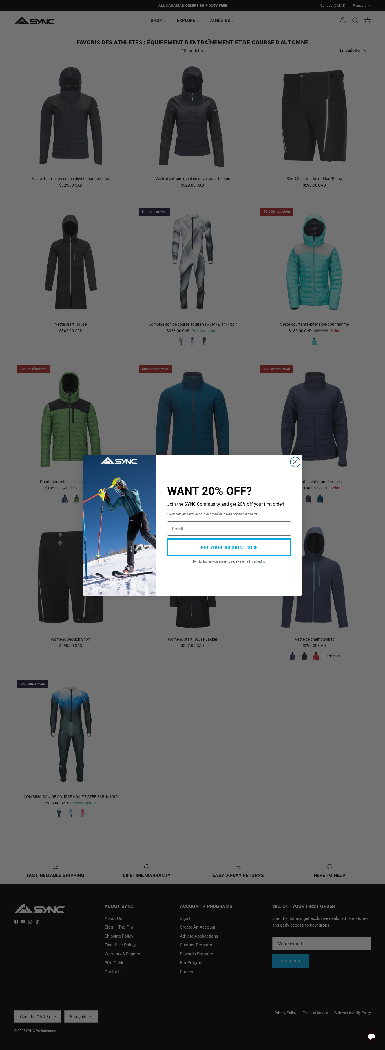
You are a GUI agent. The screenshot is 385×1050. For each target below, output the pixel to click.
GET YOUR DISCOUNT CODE (229, 547)
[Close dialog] (295, 462)
